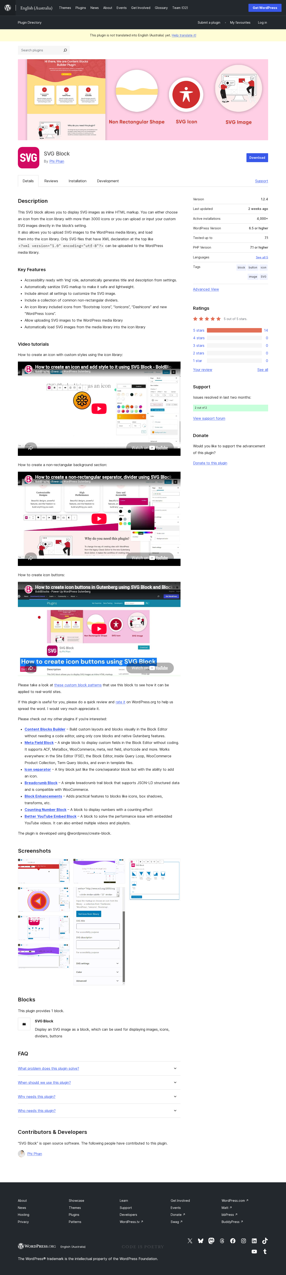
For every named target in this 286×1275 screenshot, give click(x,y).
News (22, 1208)
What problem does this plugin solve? (48, 1068)
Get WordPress (265, 8)
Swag (177, 1222)
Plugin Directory (30, 22)
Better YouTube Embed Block (50, 816)
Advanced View (206, 289)
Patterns (75, 1222)
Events (176, 1208)
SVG (263, 276)
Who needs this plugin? (37, 1111)
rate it (120, 702)
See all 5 (262, 257)
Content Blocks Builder (45, 729)
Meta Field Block (39, 742)
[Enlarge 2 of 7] (63, 893)
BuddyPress (232, 1222)
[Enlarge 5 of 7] (119, 865)
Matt (227, 1208)
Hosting (23, 1214)
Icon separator (38, 769)
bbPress (230, 1214)
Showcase (76, 1200)
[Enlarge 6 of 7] (119, 893)
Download (257, 157)
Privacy (23, 1222)
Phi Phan (56, 161)
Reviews (51, 181)
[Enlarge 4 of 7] (63, 950)
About (22, 1200)
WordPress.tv (131, 1222)
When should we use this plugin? (44, 1082)
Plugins (74, 1214)
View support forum (209, 418)
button (253, 267)
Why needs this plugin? (36, 1097)
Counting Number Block (45, 809)
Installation (77, 181)
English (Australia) (73, 1246)
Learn (124, 1200)
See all (262, 369)
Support (261, 181)
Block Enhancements (43, 796)
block (241, 267)
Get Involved (180, 1200)
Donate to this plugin (210, 463)
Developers (128, 1214)
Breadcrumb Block (41, 783)
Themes (75, 1208)
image (253, 276)
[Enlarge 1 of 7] (63, 865)
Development (108, 181)
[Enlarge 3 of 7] (63, 921)
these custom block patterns (78, 685)
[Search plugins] (65, 50)
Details (28, 181)
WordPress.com (235, 1200)
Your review (202, 369)
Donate (178, 1214)
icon (263, 267)
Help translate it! (184, 35)
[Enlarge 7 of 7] (174, 865)
